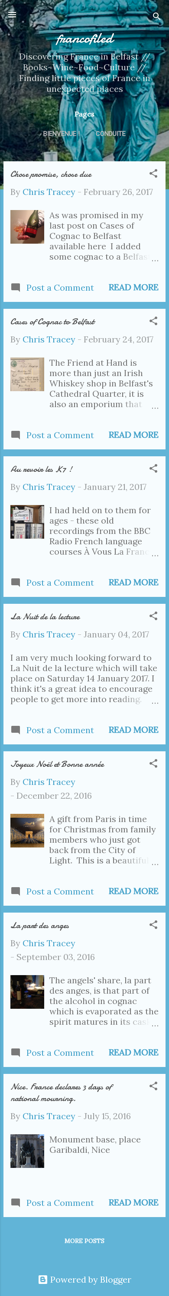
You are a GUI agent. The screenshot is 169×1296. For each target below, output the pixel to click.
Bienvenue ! (61, 134)
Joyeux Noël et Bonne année (57, 764)
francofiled (85, 38)
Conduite (111, 134)
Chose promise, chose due (50, 174)
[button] (153, 174)
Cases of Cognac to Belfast (52, 321)
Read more (134, 287)
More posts (84, 1241)
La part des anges (39, 925)
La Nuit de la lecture (44, 616)
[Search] (157, 17)
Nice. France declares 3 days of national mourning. (60, 1092)
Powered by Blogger (89, 1279)
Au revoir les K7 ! (41, 469)
